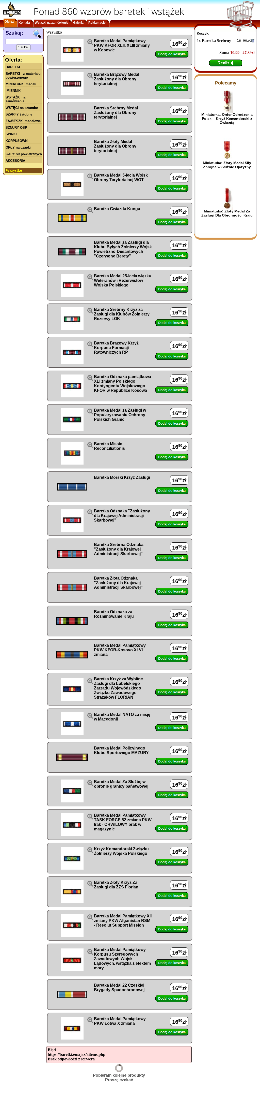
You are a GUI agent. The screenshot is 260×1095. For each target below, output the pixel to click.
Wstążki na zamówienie (51, 22)
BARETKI (13, 67)
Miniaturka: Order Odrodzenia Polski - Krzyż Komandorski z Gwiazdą (227, 118)
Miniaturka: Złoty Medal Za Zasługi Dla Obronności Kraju (227, 213)
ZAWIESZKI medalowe (23, 121)
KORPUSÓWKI (17, 141)
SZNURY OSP (16, 127)
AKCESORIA (15, 161)
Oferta (9, 21)
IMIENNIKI (14, 91)
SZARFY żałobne (19, 114)
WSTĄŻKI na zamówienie (15, 99)
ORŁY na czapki (18, 147)
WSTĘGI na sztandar (22, 108)
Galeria (78, 22)
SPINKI (11, 134)
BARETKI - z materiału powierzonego (23, 75)
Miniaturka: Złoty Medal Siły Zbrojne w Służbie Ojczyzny (227, 165)
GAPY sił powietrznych (24, 154)
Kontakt (24, 22)
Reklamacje (97, 22)
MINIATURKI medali (21, 84)
